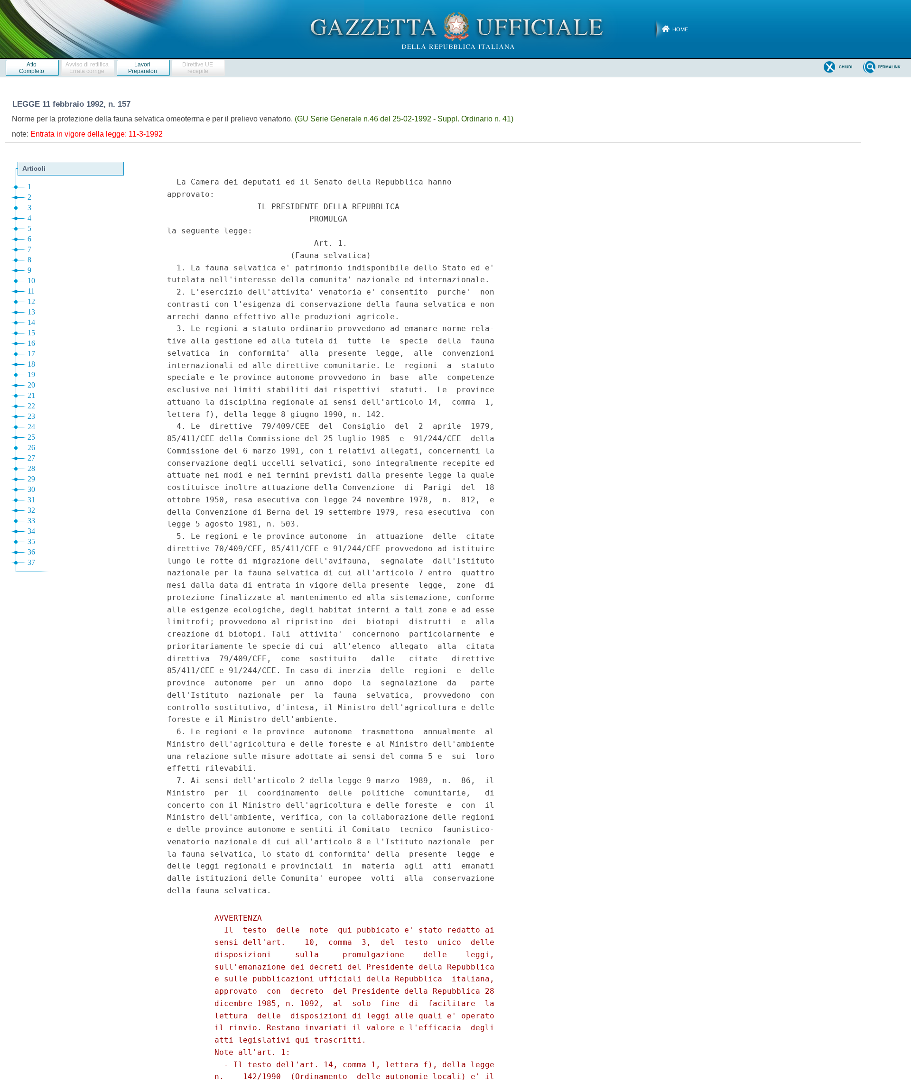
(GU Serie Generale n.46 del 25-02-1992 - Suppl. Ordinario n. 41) (404, 119)
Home (680, 29)
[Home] (456, 29)
